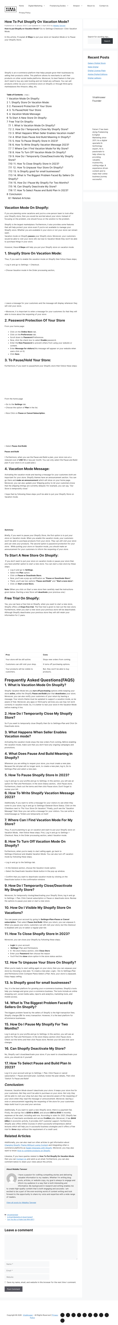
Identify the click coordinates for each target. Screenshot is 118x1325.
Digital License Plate (97, 70)
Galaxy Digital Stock (97, 63)
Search (107, 41)
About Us (91, 6)
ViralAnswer (28, 1315)
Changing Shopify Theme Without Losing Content (26, 1145)
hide (26, 95)
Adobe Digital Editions (97, 74)
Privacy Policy (24, 13)
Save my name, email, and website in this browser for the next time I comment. (41, 1282)
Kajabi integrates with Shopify (39, 1148)
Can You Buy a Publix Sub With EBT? (20, 1219)
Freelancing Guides (58, 6)
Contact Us (103, 6)
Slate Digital (93, 67)
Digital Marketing (35, 6)
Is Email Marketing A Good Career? (20, 1217)
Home (21, 6)
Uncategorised (12, 1215)
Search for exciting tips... (99, 37)
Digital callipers (94, 78)
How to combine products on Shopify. (33, 1150)
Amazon (76, 6)
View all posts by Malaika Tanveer (21, 1202)
